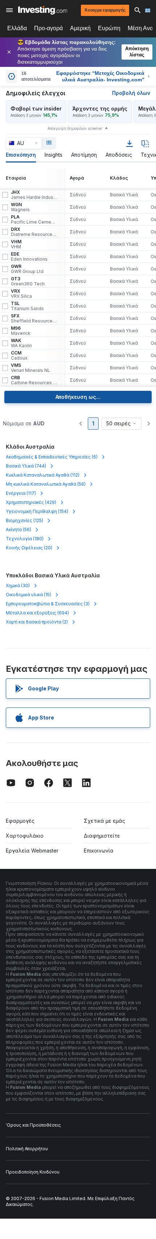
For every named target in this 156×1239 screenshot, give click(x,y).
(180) (25, 538)
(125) (24, 520)
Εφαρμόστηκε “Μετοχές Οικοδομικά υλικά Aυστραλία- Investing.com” (100, 76)
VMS (30, 368)
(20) (29, 547)
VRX (21, 294)
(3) (48, 603)
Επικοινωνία (99, 850)
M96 (20, 331)
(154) (37, 511)
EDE (29, 257)
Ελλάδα (17, 28)
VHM (16, 244)
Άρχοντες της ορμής (100, 108)
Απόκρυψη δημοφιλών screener (75, 128)
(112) (42, 475)
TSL (27, 306)
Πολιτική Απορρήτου (27, 1148)
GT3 (28, 281)
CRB (34, 380)
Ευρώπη (109, 28)
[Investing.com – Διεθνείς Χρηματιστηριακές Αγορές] (42, 10)
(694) (37, 613)
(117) (21, 493)
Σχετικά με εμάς (104, 821)
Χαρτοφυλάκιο (25, 836)
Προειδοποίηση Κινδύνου (32, 1172)
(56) (46, 484)
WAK (21, 343)
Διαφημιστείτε (102, 836)
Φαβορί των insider (36, 108)
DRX (34, 232)
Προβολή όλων (131, 93)
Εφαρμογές (20, 821)
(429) (31, 502)
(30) (18, 585)
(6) (52, 457)
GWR (27, 269)
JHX (34, 195)
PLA (34, 219)
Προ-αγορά (48, 28)
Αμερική (80, 28)
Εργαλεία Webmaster (32, 850)
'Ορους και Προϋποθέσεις (33, 1125)
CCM (19, 355)
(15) (28, 594)
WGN (20, 207)
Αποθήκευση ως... (78, 397)
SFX (34, 318)
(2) (37, 622)
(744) (26, 466)
